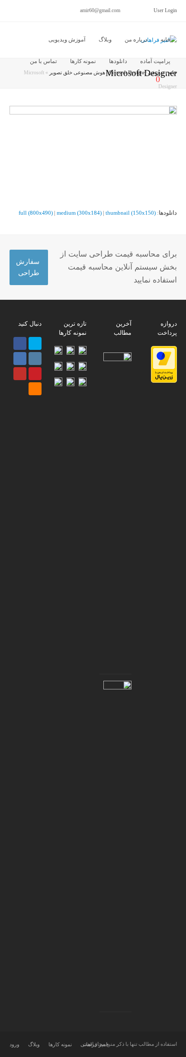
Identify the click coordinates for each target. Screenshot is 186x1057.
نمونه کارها (60, 1044)
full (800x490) (36, 212)
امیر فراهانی (93, 1044)
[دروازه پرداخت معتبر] (164, 381)
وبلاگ (34, 1044)
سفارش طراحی (27, 267)
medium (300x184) (79, 212)
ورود (14, 1044)
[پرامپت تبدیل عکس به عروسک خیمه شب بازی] (117, 361)
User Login (165, 10)
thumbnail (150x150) (131, 212)
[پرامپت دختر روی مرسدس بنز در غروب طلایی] (117, 689)
